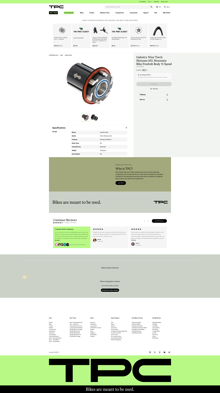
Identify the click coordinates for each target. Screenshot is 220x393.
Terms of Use (114, 334)
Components (119, 13)
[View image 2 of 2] (94, 117)
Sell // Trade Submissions (76, 322)
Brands (51, 322)
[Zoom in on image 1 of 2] (90, 83)
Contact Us (114, 327)
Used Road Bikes (136, 324)
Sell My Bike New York (75, 334)
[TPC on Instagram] (150, 352)
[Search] (151, 7)
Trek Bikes (155, 326)
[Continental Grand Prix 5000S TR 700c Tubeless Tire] (158, 30)
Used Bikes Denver (136, 331)
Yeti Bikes (154, 324)
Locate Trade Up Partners (76, 327)
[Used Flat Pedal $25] (81, 30)
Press (91, 331)
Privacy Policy (114, 329)
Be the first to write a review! (110, 290)
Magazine (156, 1)
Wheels (51, 327)
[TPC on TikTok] (169, 352)
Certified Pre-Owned (95, 327)
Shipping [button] (142, 94)
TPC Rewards (142, 1)
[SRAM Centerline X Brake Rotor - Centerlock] (62, 30)
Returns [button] (142, 99)
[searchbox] (126, 7)
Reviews (92, 336)
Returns (113, 326)
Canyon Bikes (155, 327)
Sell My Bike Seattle (75, 333)
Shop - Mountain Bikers (55, 338)
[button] (167, 7)
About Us (92, 322)
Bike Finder (166, 13)
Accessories (134, 13)
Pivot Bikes (155, 329)
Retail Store (164, 1)
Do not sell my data (116, 336)
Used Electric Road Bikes (138, 329)
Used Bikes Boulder (137, 333)
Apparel (145, 13)
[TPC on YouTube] (164, 352)
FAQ (112, 322)
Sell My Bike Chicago (75, 336)
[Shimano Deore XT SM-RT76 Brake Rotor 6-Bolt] (139, 30)
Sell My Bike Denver (75, 331)
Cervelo (154, 333)
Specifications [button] (58, 128)
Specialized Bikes (156, 322)
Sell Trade (53, 13)
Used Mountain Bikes (137, 326)
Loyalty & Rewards (54, 336)
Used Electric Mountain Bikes (139, 327)
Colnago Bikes (156, 331)
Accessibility (93, 334)
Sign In (112, 324)
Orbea (154, 336)
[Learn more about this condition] (146, 70)
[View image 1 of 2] (85, 117)
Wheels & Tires (104, 13)
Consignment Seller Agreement (119, 331)
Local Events (93, 326)
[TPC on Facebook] (159, 352)
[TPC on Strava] (155, 352)
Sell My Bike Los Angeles (76, 329)
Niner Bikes (155, 338)
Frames (91, 13)
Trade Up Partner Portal (76, 326)
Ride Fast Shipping (116, 339)
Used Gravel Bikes (136, 322)
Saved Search (68, 13)
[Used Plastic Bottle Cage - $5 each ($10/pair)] (119, 30)
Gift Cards (51, 333)
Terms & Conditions (116, 333)
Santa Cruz (155, 334)
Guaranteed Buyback (116, 338)
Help (149, 1)
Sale (155, 13)
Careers (92, 329)
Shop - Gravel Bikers (54, 341)
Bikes (82, 13)
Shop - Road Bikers (54, 339)
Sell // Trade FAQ (74, 324)
